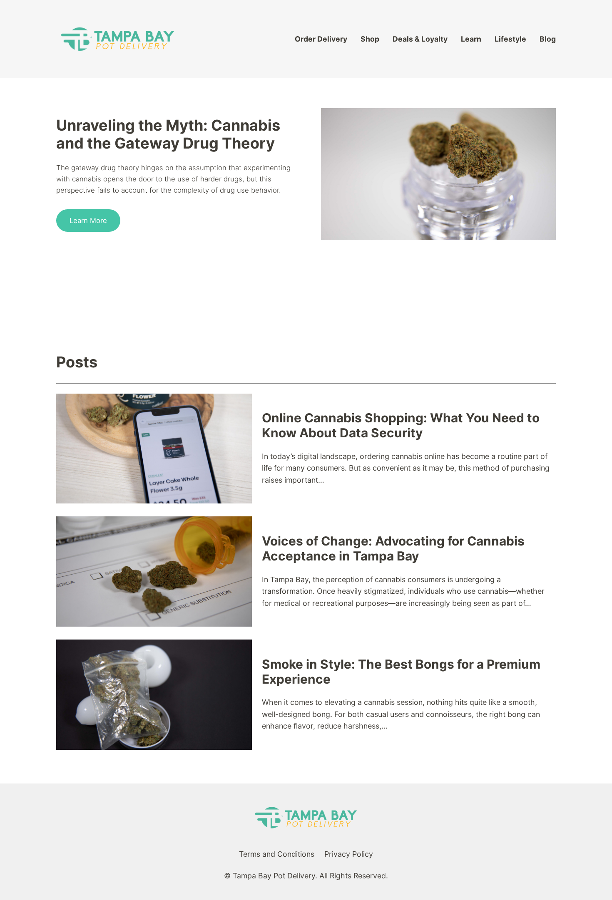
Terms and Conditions (276, 854)
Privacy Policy (348, 854)
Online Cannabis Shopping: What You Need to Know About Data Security (401, 425)
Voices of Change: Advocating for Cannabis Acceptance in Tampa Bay (393, 548)
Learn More (88, 220)
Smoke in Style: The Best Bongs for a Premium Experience (401, 672)
